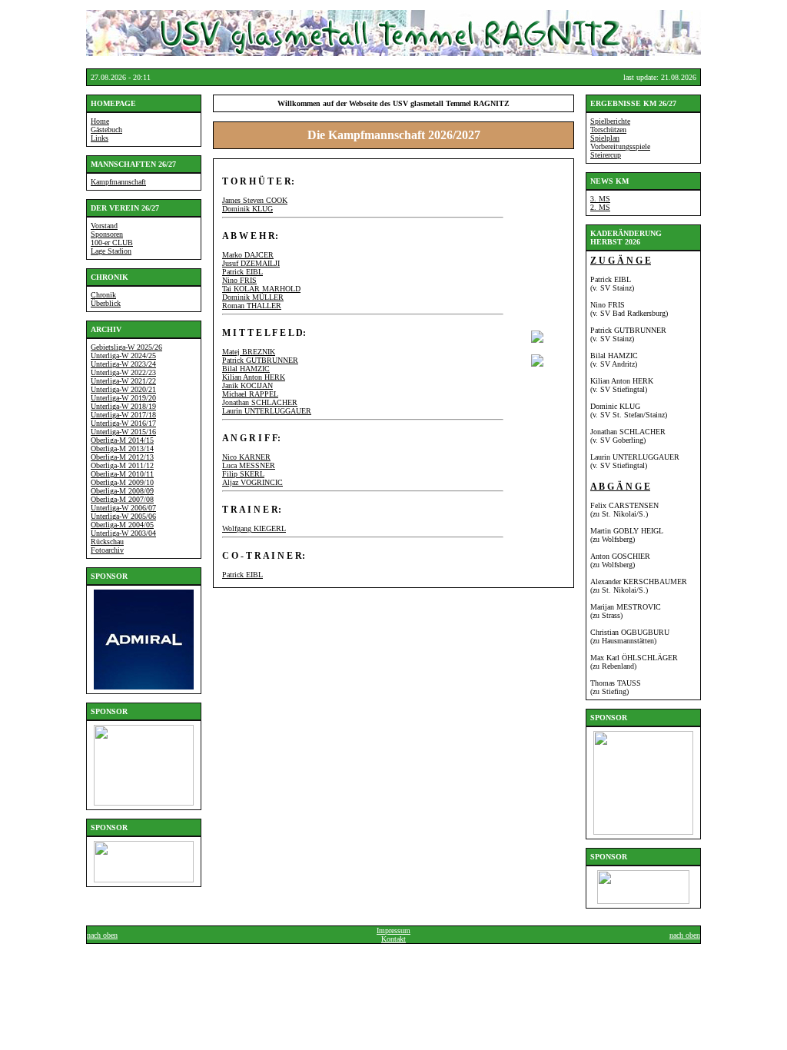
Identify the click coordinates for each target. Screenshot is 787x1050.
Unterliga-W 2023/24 (123, 364)
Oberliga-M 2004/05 (122, 524)
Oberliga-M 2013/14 (122, 448)
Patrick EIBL (242, 271)
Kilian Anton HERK (253, 377)
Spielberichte (610, 121)
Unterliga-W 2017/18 (123, 414)
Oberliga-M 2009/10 (122, 482)
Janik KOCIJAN (247, 385)
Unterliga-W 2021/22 (123, 381)
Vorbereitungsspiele (620, 146)
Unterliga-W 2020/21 (123, 389)
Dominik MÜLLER (253, 297)
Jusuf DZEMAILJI (251, 263)
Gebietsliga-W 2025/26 (126, 347)
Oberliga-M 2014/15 (122, 440)
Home (100, 121)
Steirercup (605, 155)
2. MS (600, 207)
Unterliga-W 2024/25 (123, 355)
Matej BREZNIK (248, 351)
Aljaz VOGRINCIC (252, 482)
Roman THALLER (251, 305)
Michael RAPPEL (250, 394)
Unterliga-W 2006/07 (123, 507)
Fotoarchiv (107, 550)
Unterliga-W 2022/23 (123, 372)
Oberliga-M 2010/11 (122, 474)
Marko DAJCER (248, 255)
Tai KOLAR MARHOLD (261, 288)
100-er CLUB (112, 242)
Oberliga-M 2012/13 (122, 457)
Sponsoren (107, 234)
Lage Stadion (111, 251)
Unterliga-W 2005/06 (123, 516)
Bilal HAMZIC (246, 368)
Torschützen (608, 129)
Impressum (393, 930)
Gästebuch (106, 129)
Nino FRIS (239, 280)
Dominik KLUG (247, 208)
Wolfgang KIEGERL (254, 528)
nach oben (102, 935)
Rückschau (107, 541)
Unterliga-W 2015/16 (123, 431)
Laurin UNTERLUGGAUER (266, 411)
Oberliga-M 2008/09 (122, 491)
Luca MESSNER (248, 465)
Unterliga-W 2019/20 (123, 398)
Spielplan (604, 138)
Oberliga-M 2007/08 (122, 499)
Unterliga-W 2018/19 (123, 406)
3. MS (600, 198)
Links (99, 138)
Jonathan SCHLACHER (259, 402)
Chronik (103, 295)
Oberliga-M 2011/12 (122, 465)
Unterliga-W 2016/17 (123, 423)
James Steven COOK (254, 200)
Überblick (106, 303)
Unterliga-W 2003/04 (123, 533)
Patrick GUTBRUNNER (260, 360)
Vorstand (104, 225)
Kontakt (393, 939)
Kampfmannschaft (118, 182)
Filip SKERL (243, 474)
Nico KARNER (246, 457)
